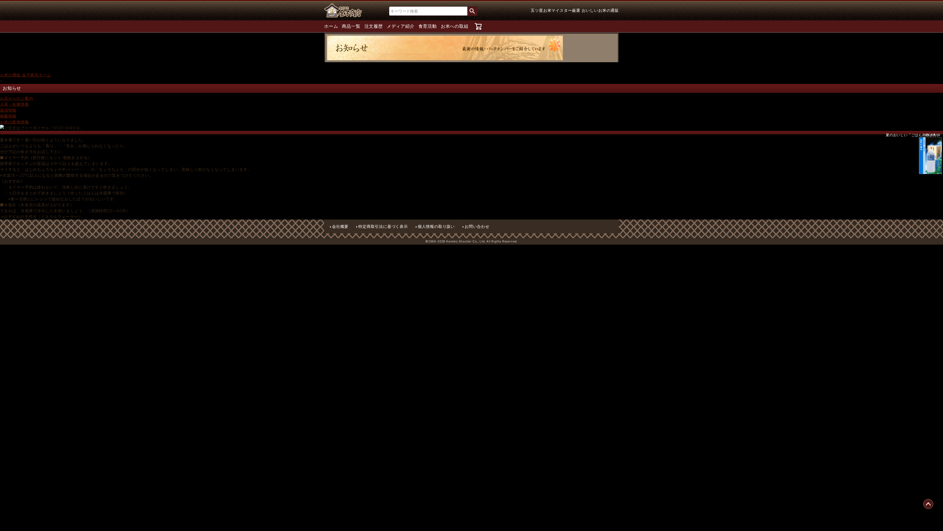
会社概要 (340, 226)
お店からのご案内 (16, 98)
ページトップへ (928, 504)
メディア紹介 (401, 26)
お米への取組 (455, 26)
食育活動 (427, 26)
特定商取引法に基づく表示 (383, 226)
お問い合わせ (477, 226)
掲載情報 (8, 116)
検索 (472, 11)
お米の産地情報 (14, 121)
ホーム (331, 26)
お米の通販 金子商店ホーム (25, 75)
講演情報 (8, 110)
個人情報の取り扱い (436, 226)
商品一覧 (351, 26)
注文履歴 (373, 26)
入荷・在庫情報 (14, 104)
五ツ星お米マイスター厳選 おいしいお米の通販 (575, 10)
